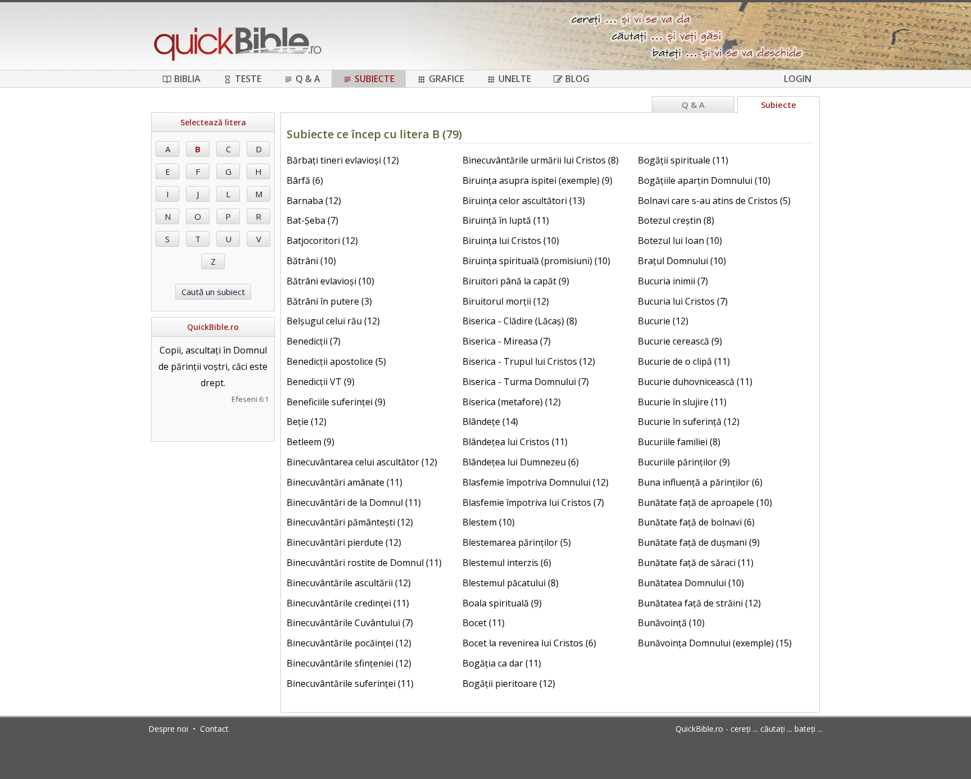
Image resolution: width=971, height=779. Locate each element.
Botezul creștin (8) (676, 220)
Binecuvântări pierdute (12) (344, 542)
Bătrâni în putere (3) (329, 301)
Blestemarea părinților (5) (516, 542)
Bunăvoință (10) (671, 623)
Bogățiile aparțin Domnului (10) (704, 180)
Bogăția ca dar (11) (501, 663)
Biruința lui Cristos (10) (510, 240)
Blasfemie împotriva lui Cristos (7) (533, 502)
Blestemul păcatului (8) (510, 583)
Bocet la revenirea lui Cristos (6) (529, 643)
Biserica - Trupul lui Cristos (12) (528, 361)
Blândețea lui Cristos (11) (515, 442)
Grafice (446, 79)
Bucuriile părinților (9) (684, 462)
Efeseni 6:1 (250, 399)
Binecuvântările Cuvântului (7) (350, 623)
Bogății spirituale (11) (683, 160)
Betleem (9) (310, 442)
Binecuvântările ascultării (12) (349, 583)
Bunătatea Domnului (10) (691, 583)
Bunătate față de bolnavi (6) (696, 522)
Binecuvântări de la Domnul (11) (354, 502)
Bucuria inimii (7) (673, 281)
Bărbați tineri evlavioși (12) (343, 160)
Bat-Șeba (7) (312, 220)
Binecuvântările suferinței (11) (350, 683)
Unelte (514, 79)
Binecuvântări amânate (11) (344, 482)
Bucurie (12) (663, 321)
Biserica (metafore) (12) (511, 402)
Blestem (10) (488, 522)
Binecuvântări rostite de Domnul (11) (364, 562)
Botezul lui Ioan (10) (680, 240)
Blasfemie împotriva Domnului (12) (535, 482)
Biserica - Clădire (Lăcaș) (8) (519, 321)
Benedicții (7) (314, 341)
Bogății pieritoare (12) (508, 683)
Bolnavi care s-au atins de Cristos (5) (714, 200)
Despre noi (168, 728)
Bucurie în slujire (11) (682, 402)
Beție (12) (306, 421)
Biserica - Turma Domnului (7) (525, 381)
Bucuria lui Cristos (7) (683, 301)
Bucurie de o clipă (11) (684, 361)
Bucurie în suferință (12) (688, 421)
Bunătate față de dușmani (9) (699, 542)
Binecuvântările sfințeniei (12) (349, 663)
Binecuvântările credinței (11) (348, 603)
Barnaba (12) (314, 200)
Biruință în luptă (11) (505, 220)
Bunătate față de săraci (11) (696, 562)
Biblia (187, 79)
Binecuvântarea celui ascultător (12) (362, 462)
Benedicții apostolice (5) (336, 361)
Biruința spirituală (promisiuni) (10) (536, 261)
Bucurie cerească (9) (680, 341)
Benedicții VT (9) (321, 381)
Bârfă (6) (305, 180)
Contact (214, 728)
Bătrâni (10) (311, 261)
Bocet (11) (483, 623)
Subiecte (374, 79)
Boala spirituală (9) (502, 603)
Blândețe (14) (490, 421)
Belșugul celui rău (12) (333, 321)
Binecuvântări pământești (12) (350, 522)
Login (797, 79)
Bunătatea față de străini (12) (699, 603)
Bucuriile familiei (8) (679, 442)
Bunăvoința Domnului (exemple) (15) (715, 643)
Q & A (308, 79)
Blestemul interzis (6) (506, 562)
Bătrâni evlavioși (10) (330, 281)
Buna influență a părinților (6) (700, 482)
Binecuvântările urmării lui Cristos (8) (540, 160)
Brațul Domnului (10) (682, 261)
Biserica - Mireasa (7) (506, 341)
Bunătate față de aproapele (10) (705, 502)
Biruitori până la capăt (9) (515, 281)
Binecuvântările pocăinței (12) (349, 643)
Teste (248, 79)
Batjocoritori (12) (322, 240)
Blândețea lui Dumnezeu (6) (520, 462)
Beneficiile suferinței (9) (336, 402)
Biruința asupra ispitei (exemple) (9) (537, 180)
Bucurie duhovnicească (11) (695, 381)
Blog (577, 79)
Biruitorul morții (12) (505, 301)
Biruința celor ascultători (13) (523, 200)
